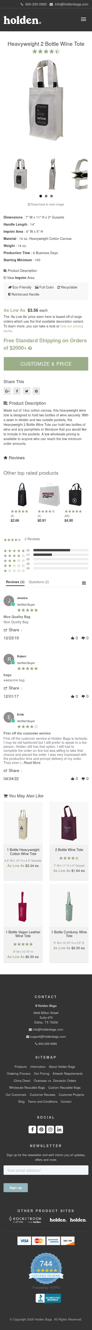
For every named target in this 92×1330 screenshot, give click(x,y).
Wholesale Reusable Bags (27, 1087)
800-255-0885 (47, 1043)
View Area (20, 277)
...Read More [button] (31, 762)
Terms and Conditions (43, 1101)
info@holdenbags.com (47, 1029)
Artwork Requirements (68, 1073)
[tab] (15, 583)
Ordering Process (19, 1073)
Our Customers (16, 1095)
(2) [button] (28, 550)
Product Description (22, 270)
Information (38, 1067)
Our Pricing (41, 1073)
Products (21, 1067)
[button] (14, 630)
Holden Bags (47, 1005)
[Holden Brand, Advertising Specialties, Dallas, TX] (48, 1298)
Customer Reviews (42, 1095)
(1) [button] (28, 554)
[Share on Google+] (7, 391)
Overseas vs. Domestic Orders (55, 1081)
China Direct (22, 1081)
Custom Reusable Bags (64, 1087)
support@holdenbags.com (47, 1036)
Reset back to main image (47, 204)
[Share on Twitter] (26, 391)
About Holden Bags (62, 1067)
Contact (66, 1101)
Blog (21, 1101)
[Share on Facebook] (17, 391)
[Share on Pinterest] (36, 391)
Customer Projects (71, 1095)
